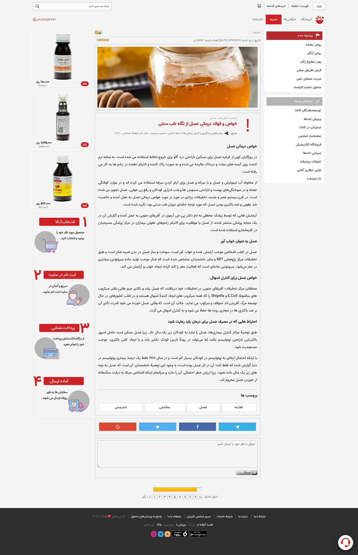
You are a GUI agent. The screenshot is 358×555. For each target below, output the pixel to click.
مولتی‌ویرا (168, 525)
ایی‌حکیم (149, 525)
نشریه (274, 19)
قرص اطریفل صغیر (309, 70)
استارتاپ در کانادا (310, 127)
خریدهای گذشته (276, 6)
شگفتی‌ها (290, 19)
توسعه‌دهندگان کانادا (308, 110)
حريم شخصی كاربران (199, 516)
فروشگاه (306, 19)
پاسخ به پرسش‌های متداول (146, 516)
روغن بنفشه (313, 44)
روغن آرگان (314, 53)
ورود (318, 6)
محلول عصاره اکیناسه (307, 87)
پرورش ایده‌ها (312, 119)
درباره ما (243, 516)
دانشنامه (257, 19)
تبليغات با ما (174, 516)
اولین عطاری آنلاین (309, 170)
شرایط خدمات (225, 516)
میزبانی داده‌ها (312, 153)
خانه (319, 19)
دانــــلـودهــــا (314, 178)
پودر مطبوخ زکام (311, 61)
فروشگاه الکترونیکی (308, 144)
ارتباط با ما (259, 516)
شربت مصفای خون (309, 78)
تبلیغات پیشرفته (310, 161)
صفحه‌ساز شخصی (309, 136)
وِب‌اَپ (191, 525)
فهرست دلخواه (299, 6)
